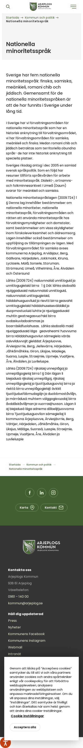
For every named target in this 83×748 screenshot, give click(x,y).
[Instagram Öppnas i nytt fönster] (53, 492)
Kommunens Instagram (26, 640)
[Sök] (8, 7)
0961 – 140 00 (18, 596)
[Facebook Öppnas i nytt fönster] (29, 492)
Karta (24, 508)
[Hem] (41, 6)
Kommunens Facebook (26, 634)
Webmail (15, 647)
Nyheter (14, 627)
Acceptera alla (25, 727)
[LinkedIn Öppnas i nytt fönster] (41, 492)
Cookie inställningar (27, 716)
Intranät (14, 654)
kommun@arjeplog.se (25, 603)
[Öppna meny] (73, 7)
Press (12, 620)
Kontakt (51, 508)
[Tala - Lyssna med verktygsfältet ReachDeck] (5, 742)
